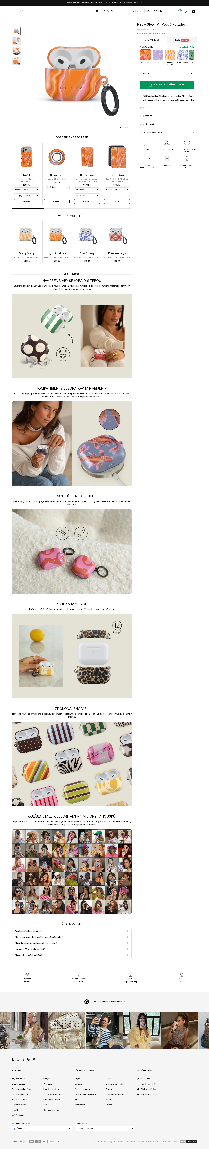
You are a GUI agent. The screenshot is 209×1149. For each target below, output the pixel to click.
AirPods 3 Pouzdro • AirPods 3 (26, 258)
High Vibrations (56, 253)
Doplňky (15, 1110)
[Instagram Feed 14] (67, 1030)
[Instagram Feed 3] (180, 1030)
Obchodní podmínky (103, 1142)
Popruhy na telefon (51, 1100)
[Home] (104, 11)
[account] (187, 11)
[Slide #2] (125, 127)
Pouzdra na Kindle (20, 1094)
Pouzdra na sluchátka (21, 1089)
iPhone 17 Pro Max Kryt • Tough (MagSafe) (26, 180)
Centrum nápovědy (114, 1084)
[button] (146, 29)
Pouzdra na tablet (51, 1089)
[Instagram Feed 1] (104, 1030)
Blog (77, 1100)
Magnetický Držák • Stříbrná (57, 179)
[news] (179, 11)
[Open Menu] (14, 11)
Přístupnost (80, 1105)
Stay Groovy (86, 253)
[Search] (21, 11)
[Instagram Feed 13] (29, 1030)
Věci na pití (48, 1084)
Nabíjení (47, 1079)
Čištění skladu (18, 1115)
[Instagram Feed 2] (142, 1030)
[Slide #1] (123, 127)
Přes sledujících (108, 1001)
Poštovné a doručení (115, 1094)
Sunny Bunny (26, 253)
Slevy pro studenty (83, 1089)
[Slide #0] (120, 127)
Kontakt (78, 1084)
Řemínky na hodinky (21, 1100)
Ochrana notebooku (52, 1094)
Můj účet (78, 1079)
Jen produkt (152, 40)
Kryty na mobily (18, 1079)
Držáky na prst (18, 1084)
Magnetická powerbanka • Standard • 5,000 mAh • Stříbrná (87, 180)
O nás (108, 1079)
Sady (181, 40)
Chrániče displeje (51, 1110)
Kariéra (109, 1100)
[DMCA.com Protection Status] (188, 1141)
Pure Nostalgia (117, 253)
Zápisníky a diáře (19, 1105)
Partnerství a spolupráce (85, 1094)
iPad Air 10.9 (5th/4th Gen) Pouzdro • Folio (117, 180)
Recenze (110, 1089)
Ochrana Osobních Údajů (124, 1142)
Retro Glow (26, 175)
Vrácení (109, 1105)
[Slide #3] (127, 127)
